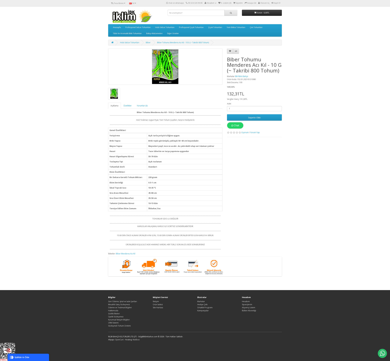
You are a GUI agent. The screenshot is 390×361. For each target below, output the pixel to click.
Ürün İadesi (158, 304)
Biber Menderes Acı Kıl (125, 253)
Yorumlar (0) (142, 105)
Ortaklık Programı (205, 307)
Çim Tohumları (256, 27)
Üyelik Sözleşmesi (115, 316)
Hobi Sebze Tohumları (164, 27)
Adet (229, 103)
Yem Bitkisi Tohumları (236, 27)
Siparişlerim (247, 304)
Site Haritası (158, 307)
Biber (148, 42)
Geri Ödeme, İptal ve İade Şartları (122, 301)
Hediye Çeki (202, 304)
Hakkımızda (113, 310)
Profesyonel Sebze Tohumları (138, 27)
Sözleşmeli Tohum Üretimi (119, 325)
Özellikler (128, 105)
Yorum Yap (255, 132)
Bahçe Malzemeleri (154, 33)
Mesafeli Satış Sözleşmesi (119, 304)
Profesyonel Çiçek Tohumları (191, 27)
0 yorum (245, 132)
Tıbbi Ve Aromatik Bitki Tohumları (127, 33)
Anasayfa (117, 27)
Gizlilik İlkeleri (114, 313)
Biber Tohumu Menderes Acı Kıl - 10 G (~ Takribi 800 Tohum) (183, 42)
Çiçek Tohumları (215, 27)
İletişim (156, 301)
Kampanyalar (203, 310)
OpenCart (119, 339)
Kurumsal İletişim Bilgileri (119, 319)
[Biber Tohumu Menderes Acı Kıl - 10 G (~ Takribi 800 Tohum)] (165, 67)
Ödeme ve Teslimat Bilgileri (120, 307)
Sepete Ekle (254, 117)
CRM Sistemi (113, 322)
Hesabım (246, 301)
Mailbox (136, 339)
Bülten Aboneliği (249, 310)
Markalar (201, 301)
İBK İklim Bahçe (241, 76)
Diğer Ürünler (173, 33)
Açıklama (114, 105)
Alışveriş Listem (248, 307)
